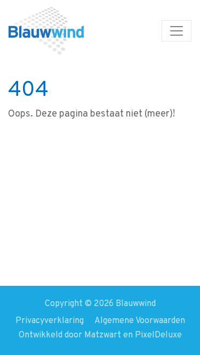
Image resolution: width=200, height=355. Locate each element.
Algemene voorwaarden (139, 321)
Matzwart (102, 335)
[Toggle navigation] (176, 31)
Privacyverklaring (49, 321)
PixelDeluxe (158, 335)
